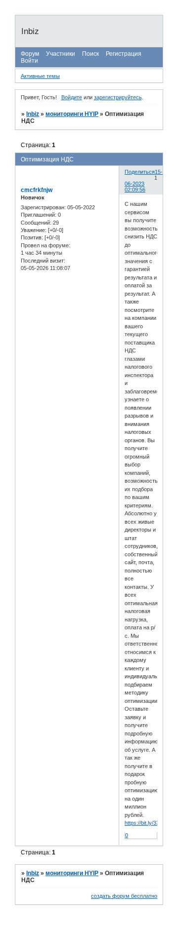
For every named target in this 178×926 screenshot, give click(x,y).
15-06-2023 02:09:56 (144, 181)
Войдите (71, 97)
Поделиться (140, 172)
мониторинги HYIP (71, 114)
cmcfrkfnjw (36, 190)
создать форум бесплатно (124, 896)
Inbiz (32, 114)
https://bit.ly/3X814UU (151, 823)
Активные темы (40, 76)
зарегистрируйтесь (118, 97)
